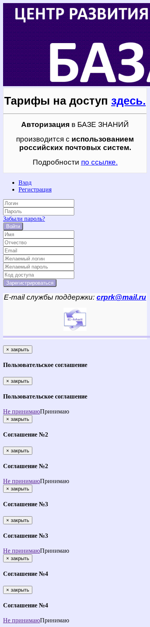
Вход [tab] (25, 182)
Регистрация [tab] (35, 189)
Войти (13, 226)
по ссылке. (99, 162)
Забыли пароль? (24, 218)
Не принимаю (21, 411)
